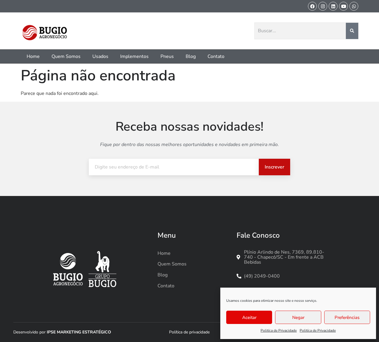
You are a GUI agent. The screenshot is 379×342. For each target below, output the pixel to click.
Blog (191, 56)
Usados (100, 56)
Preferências (347, 317)
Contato (216, 56)
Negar (298, 317)
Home (33, 56)
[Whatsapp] (353, 6)
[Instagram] (322, 6)
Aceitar (249, 317)
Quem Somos (66, 56)
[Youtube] (343, 6)
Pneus (167, 56)
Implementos (134, 56)
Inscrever (274, 167)
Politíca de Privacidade (279, 330)
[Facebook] (312, 6)
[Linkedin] (333, 6)
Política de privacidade (189, 332)
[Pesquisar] (352, 31)
